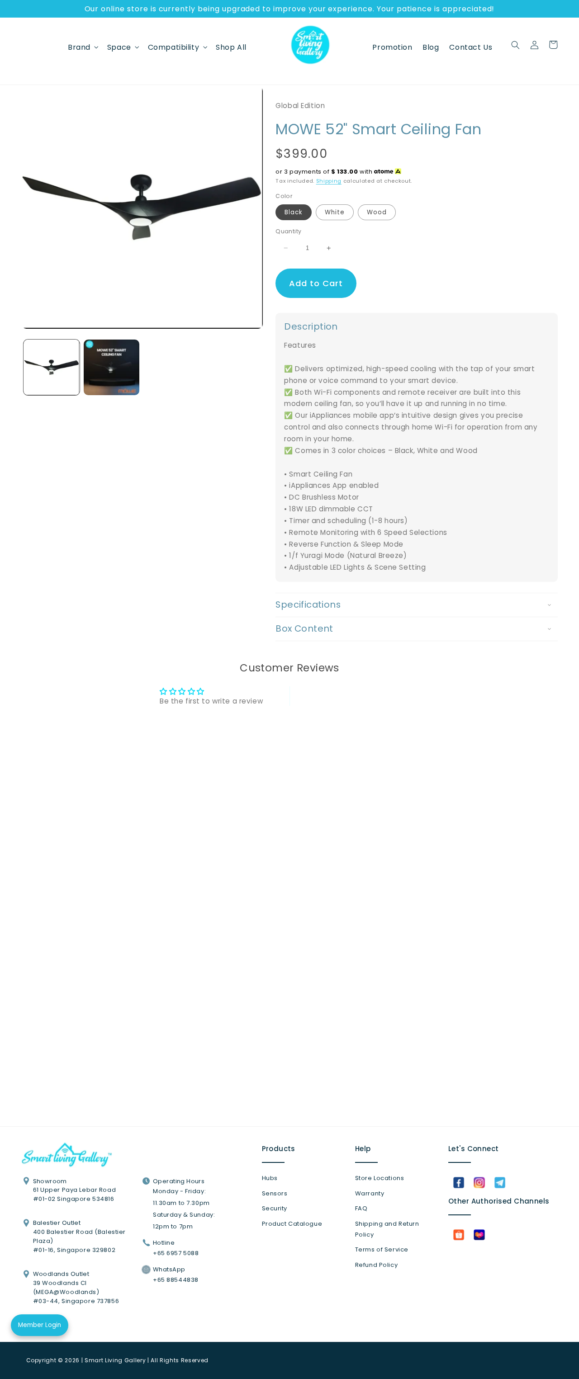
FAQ (361, 1208)
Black (294, 212)
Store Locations (379, 1178)
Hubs (270, 1178)
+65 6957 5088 (176, 1253)
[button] (82, 47)
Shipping (329, 180)
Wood (377, 212)
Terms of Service (381, 1249)
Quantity (288, 231)
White (335, 212)
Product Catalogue (292, 1223)
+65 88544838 (176, 1279)
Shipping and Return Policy (387, 1229)
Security (275, 1208)
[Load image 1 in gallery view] (51, 367)
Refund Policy (376, 1265)
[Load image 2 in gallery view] (111, 367)
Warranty (369, 1193)
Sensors (275, 1193)
